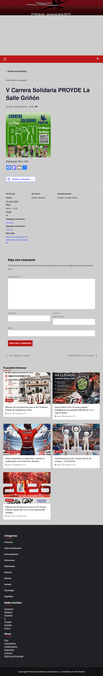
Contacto (8, 653)
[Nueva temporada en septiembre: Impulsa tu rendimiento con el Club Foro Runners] (27, 439)
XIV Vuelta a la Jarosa (19, 355)
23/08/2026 (68, 465)
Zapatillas (8, 596)
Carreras (9, 222)
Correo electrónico (59, 315)
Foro (6, 640)
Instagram (8, 609)
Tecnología (59, 400)
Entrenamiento (11, 554)
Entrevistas (9, 560)
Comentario (14, 276)
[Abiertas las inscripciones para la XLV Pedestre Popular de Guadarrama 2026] (27, 388)
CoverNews (65, 671)
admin (9, 413)
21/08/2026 (18, 516)
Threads (8, 622)
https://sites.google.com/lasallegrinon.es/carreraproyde (17, 239)
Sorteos (7, 584)
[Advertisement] (51, 35)
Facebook (8, 615)
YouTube (8, 625)
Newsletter (9, 650)
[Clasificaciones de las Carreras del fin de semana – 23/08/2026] (76, 439)
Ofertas (7, 578)
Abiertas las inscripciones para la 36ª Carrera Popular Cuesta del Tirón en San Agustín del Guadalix (25, 510)
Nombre (12, 313)
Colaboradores (10, 646)
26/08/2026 (18, 413)
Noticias (9, 400)
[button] (6, 58)
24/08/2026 (18, 465)
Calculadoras (10, 643)
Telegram (8, 612)
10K (7, 229)
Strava (7, 628)
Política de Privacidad (13, 656)
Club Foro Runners (12, 452)
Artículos (8, 542)
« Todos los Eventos (16, 71)
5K (11, 229)
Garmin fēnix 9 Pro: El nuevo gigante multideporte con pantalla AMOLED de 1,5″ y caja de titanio (74, 410)
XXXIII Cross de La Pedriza (81, 355)
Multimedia (9, 566)
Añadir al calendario (21, 179)
